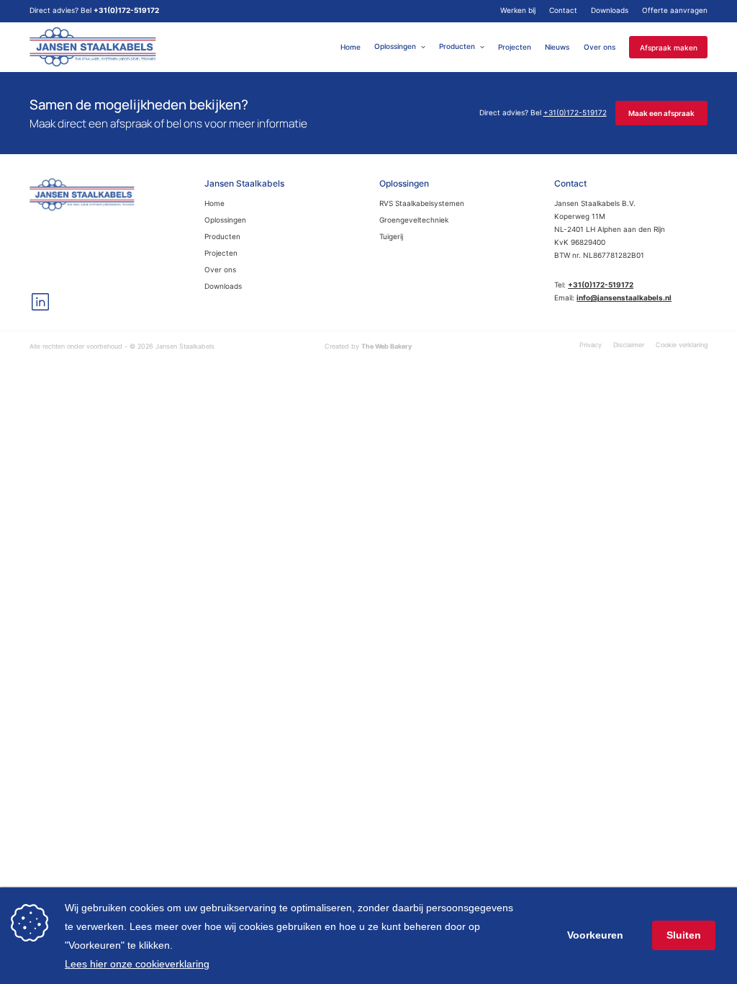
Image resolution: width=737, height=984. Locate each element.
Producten (457, 46)
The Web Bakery (386, 346)
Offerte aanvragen (674, 10)
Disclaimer (628, 345)
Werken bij (517, 10)
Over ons (599, 46)
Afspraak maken (668, 47)
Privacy (590, 345)
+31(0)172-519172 (126, 10)
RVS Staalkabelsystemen (421, 203)
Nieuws (557, 46)
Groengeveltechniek (413, 220)
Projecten (514, 46)
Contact (563, 10)
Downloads (609, 10)
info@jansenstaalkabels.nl (624, 298)
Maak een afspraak (661, 113)
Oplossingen (395, 46)
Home (350, 46)
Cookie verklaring (681, 345)
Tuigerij (391, 237)
